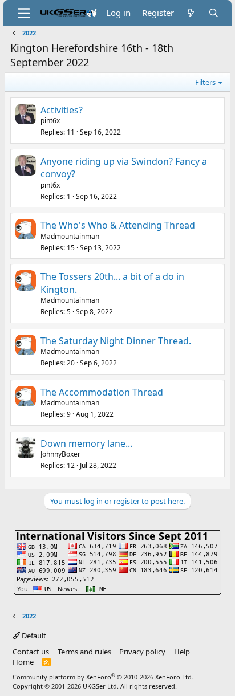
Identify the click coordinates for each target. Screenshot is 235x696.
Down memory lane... (86, 443)
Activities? (61, 110)
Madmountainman (69, 236)
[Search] (213, 13)
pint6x (50, 120)
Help (182, 651)
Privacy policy (142, 651)
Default (33, 635)
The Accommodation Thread (101, 392)
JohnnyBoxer (60, 454)
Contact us (31, 651)
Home (23, 662)
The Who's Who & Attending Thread (117, 225)
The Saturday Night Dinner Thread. (115, 341)
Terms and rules (84, 651)
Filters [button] (205, 82)
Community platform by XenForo (103, 677)
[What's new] (191, 13)
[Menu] (23, 13)
